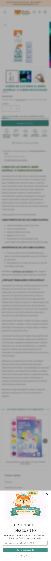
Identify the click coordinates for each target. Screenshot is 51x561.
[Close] (47, 494)
